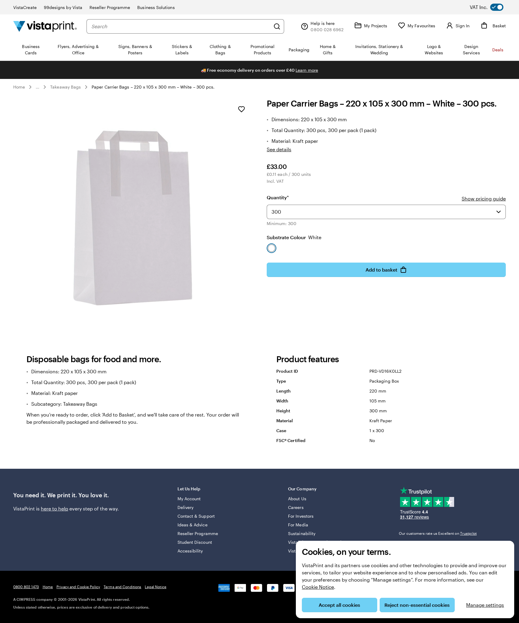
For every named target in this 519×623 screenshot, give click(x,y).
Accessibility (190, 550)
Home (19, 86)
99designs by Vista (63, 7)
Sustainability (301, 533)
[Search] (277, 26)
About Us (297, 498)
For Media (298, 524)
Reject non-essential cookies (417, 605)
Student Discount (195, 542)
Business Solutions (156, 7)
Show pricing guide (484, 198)
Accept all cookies (339, 605)
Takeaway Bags (65, 86)
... (37, 87)
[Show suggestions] (499, 212)
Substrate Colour (294, 237)
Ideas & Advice (193, 524)
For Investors (301, 516)
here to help (54, 508)
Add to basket (381, 269)
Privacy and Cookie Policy (78, 587)
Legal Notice (155, 587)
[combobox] (180, 26)
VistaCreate (25, 7)
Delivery (186, 507)
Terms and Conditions (122, 587)
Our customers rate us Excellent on (438, 533)
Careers (296, 507)
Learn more (307, 70)
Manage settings (485, 605)
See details (279, 149)
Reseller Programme (110, 7)
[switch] (491, 7)
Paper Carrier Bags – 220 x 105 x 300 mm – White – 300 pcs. (153, 86)
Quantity (278, 197)
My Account (189, 498)
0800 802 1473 (26, 587)
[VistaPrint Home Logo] (45, 26)
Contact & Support (196, 516)
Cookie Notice (318, 587)
